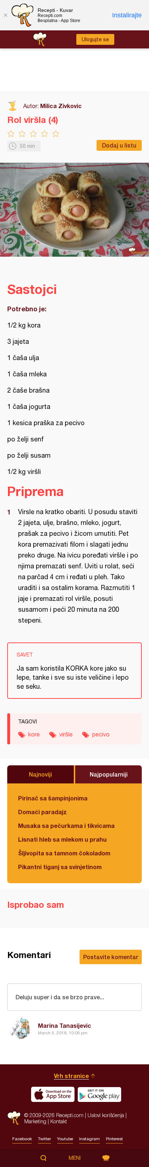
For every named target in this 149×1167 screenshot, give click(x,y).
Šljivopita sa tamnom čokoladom (64, 853)
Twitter (44, 1138)
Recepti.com (14, 1118)
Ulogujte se (95, 39)
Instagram (89, 1138)
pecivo (101, 734)
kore (34, 734)
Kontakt (58, 1121)
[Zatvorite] (5, 15)
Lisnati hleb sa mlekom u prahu (62, 839)
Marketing (35, 1121)
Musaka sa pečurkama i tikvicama (66, 825)
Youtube (65, 1138)
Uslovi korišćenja (106, 1115)
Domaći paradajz (42, 811)
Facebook (22, 1138)
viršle (66, 734)
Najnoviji (40, 774)
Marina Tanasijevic (64, 1025)
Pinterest (114, 1138)
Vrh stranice (71, 1075)
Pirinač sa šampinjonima (53, 798)
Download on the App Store (52, 1094)
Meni (75, 1158)
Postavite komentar (110, 956)
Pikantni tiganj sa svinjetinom (60, 866)
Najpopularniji (109, 774)
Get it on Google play (99, 1094)
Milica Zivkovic (61, 105)
